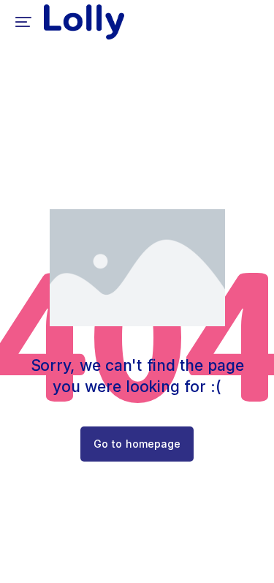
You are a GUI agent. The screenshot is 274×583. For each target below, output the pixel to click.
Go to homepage (137, 443)
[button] (23, 22)
